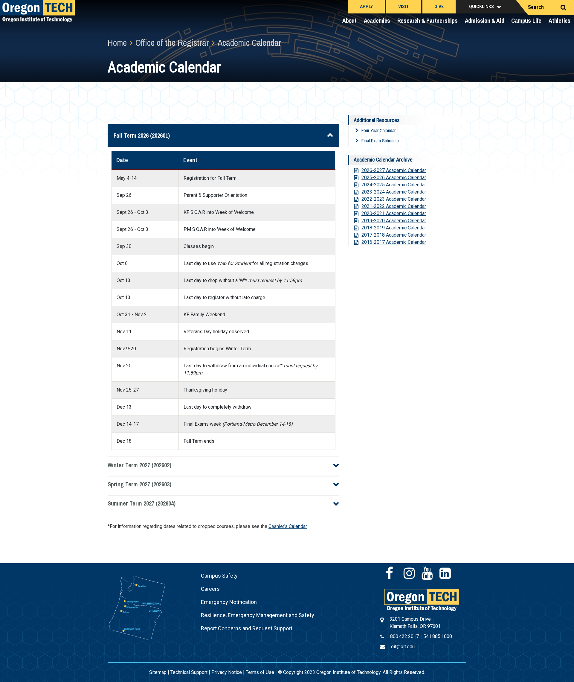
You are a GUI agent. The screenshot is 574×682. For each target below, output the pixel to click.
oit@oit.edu (403, 646)
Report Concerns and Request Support (246, 628)
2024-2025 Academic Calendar (393, 185)
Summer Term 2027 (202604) (141, 503)
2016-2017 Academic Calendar (393, 242)
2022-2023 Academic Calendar (393, 199)
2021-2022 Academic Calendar (393, 206)
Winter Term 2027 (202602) (139, 465)
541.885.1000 (437, 636)
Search (536, 7)
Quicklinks (481, 6)
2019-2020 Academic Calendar (393, 220)
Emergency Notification (229, 602)
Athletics (559, 20)
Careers (210, 589)
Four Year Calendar (378, 130)
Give (439, 6)
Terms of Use (260, 672)
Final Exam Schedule (380, 140)
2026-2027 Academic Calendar (393, 170)
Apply (366, 6)
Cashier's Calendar (287, 526)
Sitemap (158, 672)
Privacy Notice (226, 672)
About (349, 20)
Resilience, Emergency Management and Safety (257, 615)
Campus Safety (219, 576)
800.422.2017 (404, 636)
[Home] (421, 599)
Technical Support (188, 672)
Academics (377, 20)
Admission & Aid (484, 20)
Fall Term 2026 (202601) (142, 135)
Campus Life (526, 20)
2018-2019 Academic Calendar (393, 228)
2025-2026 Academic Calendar (393, 177)
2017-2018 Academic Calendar (393, 235)
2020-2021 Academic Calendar (393, 213)
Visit (403, 6)
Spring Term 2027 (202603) (139, 484)
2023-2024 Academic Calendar (393, 192)
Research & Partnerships (427, 20)
